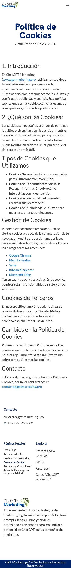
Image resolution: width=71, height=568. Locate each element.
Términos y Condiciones (17, 466)
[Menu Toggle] (67, 5)
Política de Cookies (15, 462)
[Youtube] (5, 544)
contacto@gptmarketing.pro (22, 387)
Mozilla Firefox (19, 260)
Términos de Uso (13, 454)
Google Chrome (20, 255)
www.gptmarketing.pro (19, 79)
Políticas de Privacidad (17, 458)
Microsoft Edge (20, 275)
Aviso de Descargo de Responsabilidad (16, 471)
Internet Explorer (21, 270)
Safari (13, 265)
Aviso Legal (10, 450)
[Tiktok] (19, 544)
